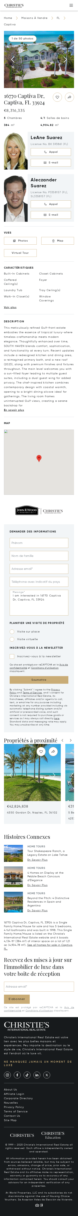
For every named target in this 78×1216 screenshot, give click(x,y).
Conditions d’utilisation (45, 668)
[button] (23, 39)
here (56, 718)
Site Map (10, 1120)
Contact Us (12, 1116)
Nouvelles (11, 1103)
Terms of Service (32, 693)
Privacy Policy (14, 1107)
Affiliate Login (14, 1094)
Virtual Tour (20, 253)
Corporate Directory (18, 1098)
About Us (10, 1089)
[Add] (71, 5)
